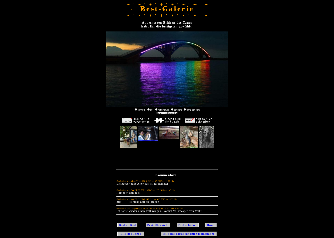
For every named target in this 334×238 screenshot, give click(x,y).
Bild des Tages (131, 233)
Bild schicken (187, 225)
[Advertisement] (167, 160)
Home (211, 225)
